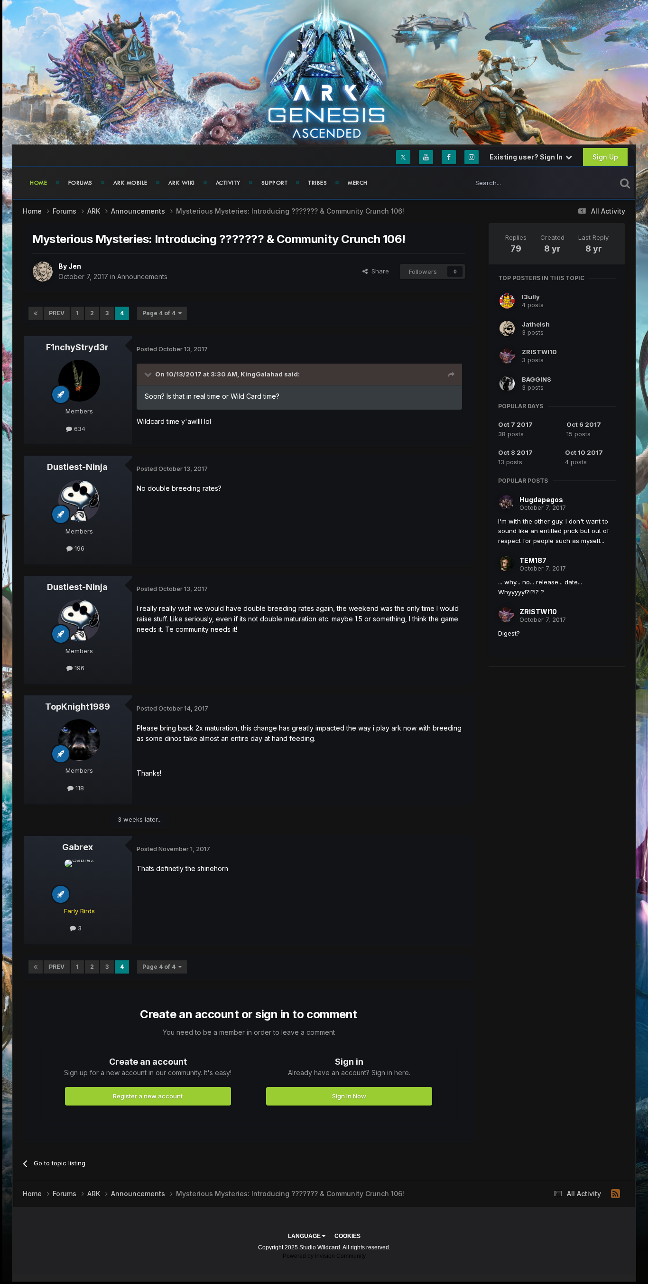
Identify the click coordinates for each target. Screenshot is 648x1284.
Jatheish (536, 324)
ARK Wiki (181, 182)
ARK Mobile (130, 182)
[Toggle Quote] (149, 374)
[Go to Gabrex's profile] (79, 880)
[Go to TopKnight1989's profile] (79, 740)
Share (378, 271)
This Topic (588, 182)
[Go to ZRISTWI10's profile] (507, 356)
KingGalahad (262, 374)
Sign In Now (349, 1096)
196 (78, 548)
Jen (74, 266)
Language (305, 1236)
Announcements (142, 276)
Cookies (347, 1236)
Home (38, 182)
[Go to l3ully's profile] (507, 301)
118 (79, 788)
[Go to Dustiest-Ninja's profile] (79, 500)
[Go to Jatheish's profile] (507, 328)
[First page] (35, 313)
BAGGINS (536, 379)
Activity (228, 182)
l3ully (531, 296)
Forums (80, 182)
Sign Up (605, 157)
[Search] (625, 182)
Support (274, 182)
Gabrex (77, 847)
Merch (358, 182)
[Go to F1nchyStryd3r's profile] (79, 380)
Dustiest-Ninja (77, 467)
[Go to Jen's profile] (42, 271)
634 (78, 428)
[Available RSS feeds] (615, 1193)
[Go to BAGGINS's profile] (507, 383)
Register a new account (148, 1096)
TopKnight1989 (77, 707)
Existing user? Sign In (527, 157)
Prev (57, 313)
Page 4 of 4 (160, 313)
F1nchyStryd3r (77, 347)
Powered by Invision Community (324, 1256)
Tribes (317, 182)
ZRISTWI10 (539, 352)
